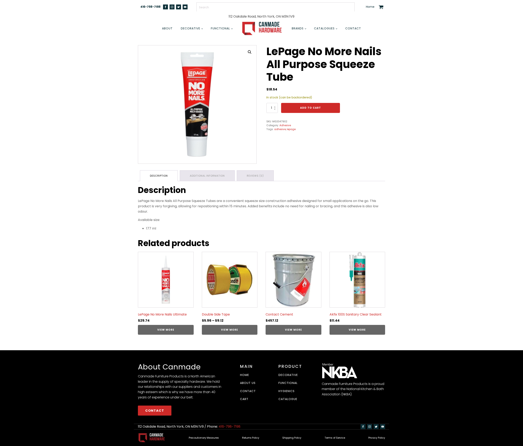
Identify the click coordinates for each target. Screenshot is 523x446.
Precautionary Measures (204, 437)
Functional (220, 28)
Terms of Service (335, 437)
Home (370, 7)
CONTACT (154, 410)
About (167, 28)
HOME (244, 375)
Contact (353, 28)
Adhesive (285, 125)
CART (244, 399)
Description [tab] (159, 175)
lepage (291, 129)
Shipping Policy (291, 437)
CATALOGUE (287, 399)
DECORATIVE (288, 375)
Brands (298, 28)
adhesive (280, 129)
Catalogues (324, 28)
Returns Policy (250, 437)
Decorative (190, 28)
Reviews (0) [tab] (255, 175)
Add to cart (310, 107)
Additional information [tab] (207, 175)
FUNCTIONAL (288, 383)
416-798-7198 (150, 7)
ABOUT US (248, 383)
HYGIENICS (286, 391)
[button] (249, 52)
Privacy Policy (376, 437)
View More (165, 329)
